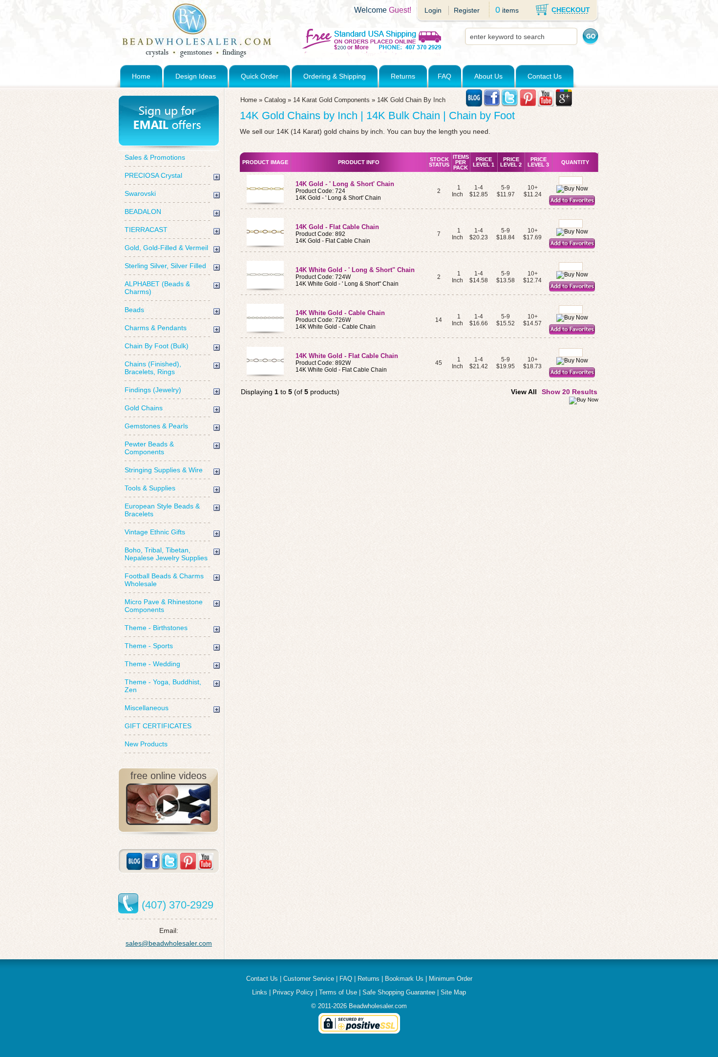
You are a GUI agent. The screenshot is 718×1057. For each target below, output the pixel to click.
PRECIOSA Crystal (153, 175)
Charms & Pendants (156, 328)
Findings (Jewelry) (153, 390)
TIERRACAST (146, 229)
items (510, 10)
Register (467, 10)
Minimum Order (450, 978)
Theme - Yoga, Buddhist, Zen (163, 686)
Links (259, 992)
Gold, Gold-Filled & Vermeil (166, 248)
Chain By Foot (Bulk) (157, 346)
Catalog (275, 100)
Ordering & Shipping (334, 76)
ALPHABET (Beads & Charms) (157, 288)
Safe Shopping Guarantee (398, 992)
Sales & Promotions (155, 157)
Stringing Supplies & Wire (164, 470)
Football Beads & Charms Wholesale (164, 580)
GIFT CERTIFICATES (158, 726)
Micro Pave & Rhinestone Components (164, 605)
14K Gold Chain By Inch (411, 100)
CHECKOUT (570, 10)
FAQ (444, 76)
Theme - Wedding (152, 664)
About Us (488, 76)
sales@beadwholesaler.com (169, 943)
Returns (403, 76)
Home (141, 76)
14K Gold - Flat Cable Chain (337, 227)
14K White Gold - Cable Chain (340, 313)
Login (433, 10)
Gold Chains (144, 408)
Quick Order (259, 76)
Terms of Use (338, 992)
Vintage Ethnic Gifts (155, 532)
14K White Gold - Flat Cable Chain (347, 355)
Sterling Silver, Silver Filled (165, 266)
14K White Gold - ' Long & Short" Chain (355, 270)
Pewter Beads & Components (149, 448)
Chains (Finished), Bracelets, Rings (153, 368)
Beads (134, 310)
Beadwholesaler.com (378, 1006)
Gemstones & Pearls (156, 426)
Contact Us (545, 76)
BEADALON (143, 211)
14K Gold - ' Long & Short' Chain (345, 184)
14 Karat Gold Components (331, 100)
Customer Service (308, 978)
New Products (146, 744)
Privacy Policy (293, 992)
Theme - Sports (149, 646)
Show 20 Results (569, 392)
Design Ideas (195, 76)
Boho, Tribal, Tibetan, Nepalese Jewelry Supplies (166, 554)
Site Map (453, 992)
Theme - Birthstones (156, 628)
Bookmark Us (404, 978)
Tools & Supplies (150, 488)
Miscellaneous (147, 708)
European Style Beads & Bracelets (162, 510)
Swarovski (140, 193)
